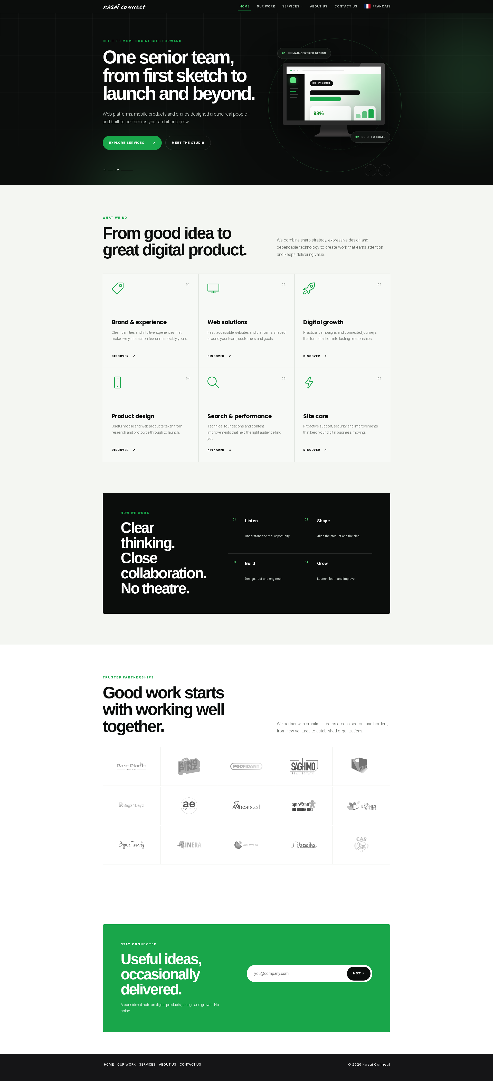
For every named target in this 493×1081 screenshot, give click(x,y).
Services (291, 6)
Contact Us (346, 6)
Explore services (132, 143)
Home (245, 6)
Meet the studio (188, 143)
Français (382, 6)
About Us (318, 6)
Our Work (266, 6)
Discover (123, 356)
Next (358, 973)
